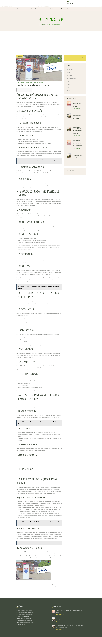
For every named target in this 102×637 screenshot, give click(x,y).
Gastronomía (69, 75)
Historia (68, 81)
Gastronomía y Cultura (71, 78)
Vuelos (68, 90)
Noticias (41, 82)
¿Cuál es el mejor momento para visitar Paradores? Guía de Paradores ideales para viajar (77, 143)
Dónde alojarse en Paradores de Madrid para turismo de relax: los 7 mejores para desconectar (77, 130)
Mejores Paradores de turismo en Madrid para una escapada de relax (77, 155)
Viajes (68, 87)
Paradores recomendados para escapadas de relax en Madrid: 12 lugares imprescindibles (77, 116)
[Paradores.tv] (68, 3)
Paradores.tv (21, 82)
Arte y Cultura (70, 69)
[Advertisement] (51, 40)
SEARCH (82, 58)
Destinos (68, 72)
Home (42, 24)
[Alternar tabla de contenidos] (29, 90)
